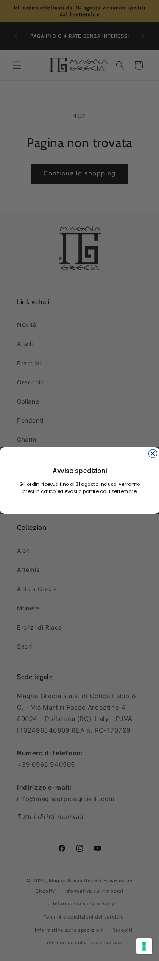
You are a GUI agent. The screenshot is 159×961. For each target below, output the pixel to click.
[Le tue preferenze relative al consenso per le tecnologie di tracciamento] (144, 946)
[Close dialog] (152, 453)
